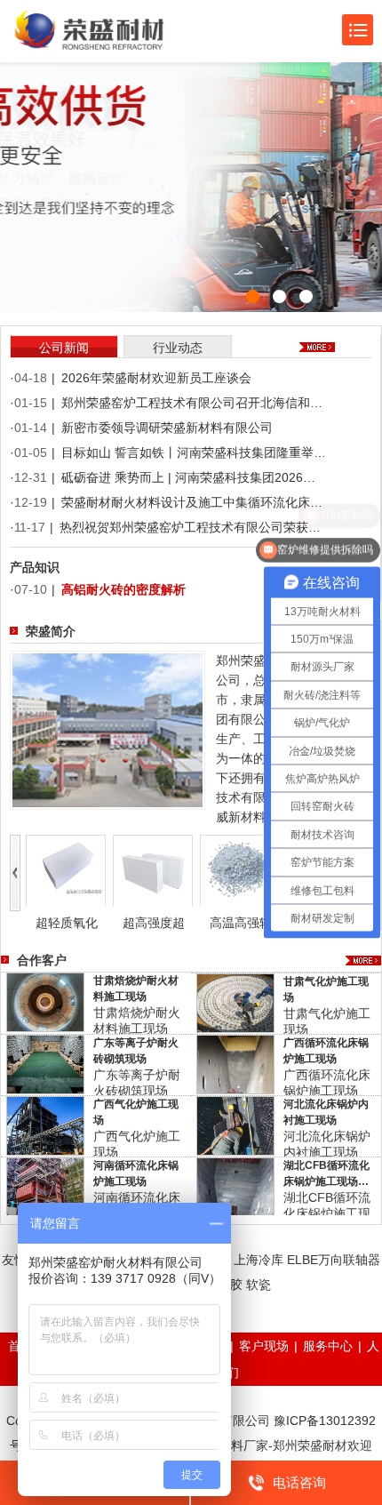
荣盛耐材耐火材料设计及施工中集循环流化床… (191, 502)
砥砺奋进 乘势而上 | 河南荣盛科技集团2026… (188, 477)
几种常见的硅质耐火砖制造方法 (148, 590)
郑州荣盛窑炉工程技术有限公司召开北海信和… (191, 403)
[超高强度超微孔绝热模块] (153, 869)
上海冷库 (258, 1260)
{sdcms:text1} (191, 156)
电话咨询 (299, 1482)
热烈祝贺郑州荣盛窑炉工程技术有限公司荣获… (190, 527)
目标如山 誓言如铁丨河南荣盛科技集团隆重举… (193, 452)
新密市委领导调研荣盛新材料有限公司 (167, 427)
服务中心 (328, 1346)
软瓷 (258, 1284)
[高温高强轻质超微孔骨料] (240, 869)
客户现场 (264, 1346)
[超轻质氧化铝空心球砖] (66, 869)
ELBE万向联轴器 (333, 1260)
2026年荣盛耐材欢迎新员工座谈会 (156, 378)
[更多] (363, 960)
